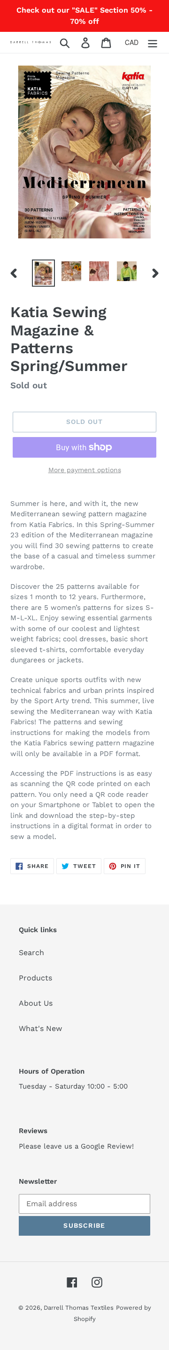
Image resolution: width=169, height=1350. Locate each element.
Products (35, 977)
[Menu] (152, 42)
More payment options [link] (84, 470)
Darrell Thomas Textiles (79, 1307)
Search (31, 952)
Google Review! (107, 1146)
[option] (43, 273)
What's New (40, 1028)
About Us (36, 1003)
